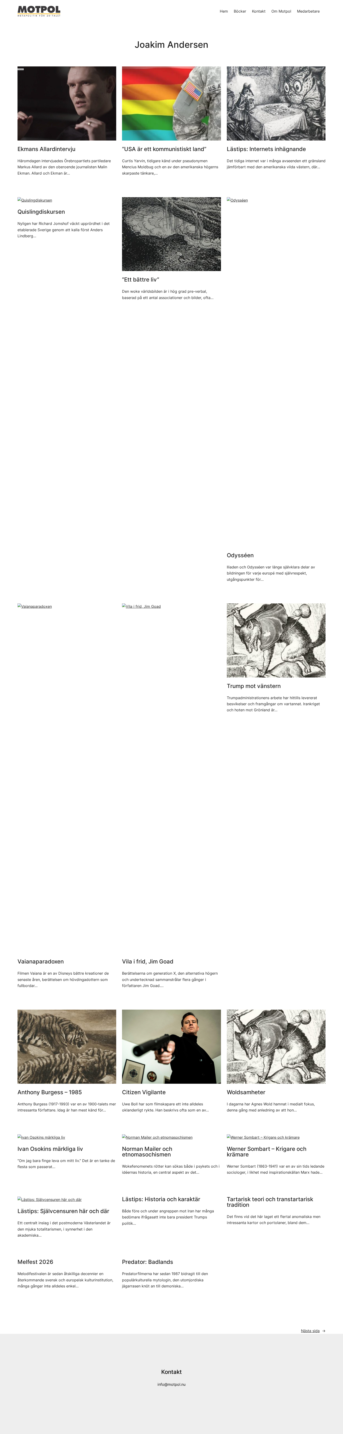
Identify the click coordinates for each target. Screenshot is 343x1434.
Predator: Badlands (147, 1262)
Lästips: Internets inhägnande (266, 149)
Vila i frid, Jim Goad (147, 961)
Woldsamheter (246, 1092)
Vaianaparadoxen (41, 961)
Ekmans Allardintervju (46, 149)
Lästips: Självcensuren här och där (63, 1211)
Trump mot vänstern (254, 686)
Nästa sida (313, 1330)
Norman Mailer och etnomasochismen (147, 1151)
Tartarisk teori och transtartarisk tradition (270, 1202)
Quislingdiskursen (41, 212)
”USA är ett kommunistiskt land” (164, 149)
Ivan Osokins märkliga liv (50, 1149)
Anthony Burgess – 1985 (50, 1092)
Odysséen (240, 555)
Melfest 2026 (35, 1262)
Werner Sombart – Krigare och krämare (266, 1151)
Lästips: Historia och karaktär (161, 1199)
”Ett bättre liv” (140, 279)
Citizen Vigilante (144, 1092)
